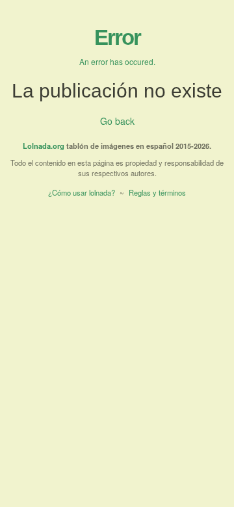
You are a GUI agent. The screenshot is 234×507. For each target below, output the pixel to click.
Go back (117, 120)
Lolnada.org (43, 145)
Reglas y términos (157, 192)
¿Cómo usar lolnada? (81, 192)
